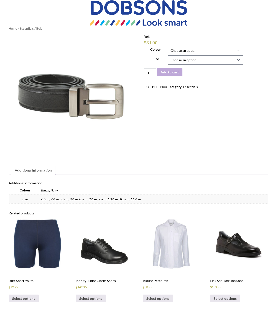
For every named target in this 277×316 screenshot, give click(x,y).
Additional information (33, 170)
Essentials (26, 28)
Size (156, 59)
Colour (155, 49)
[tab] (33, 170)
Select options (23, 298)
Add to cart (170, 72)
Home (13, 28)
